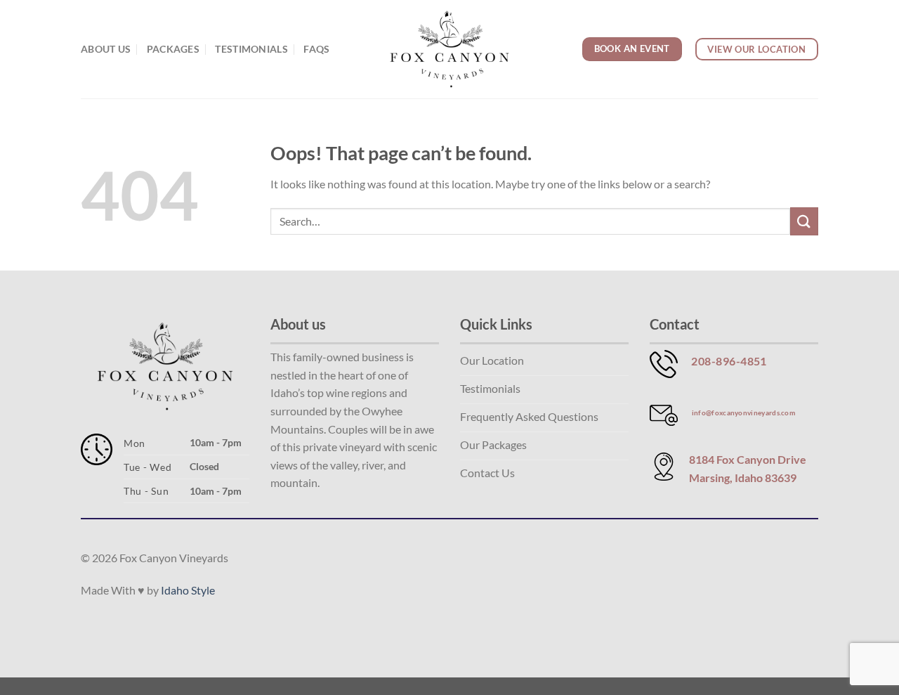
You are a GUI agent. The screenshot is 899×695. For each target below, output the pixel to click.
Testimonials (251, 49)
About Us (106, 49)
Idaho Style (188, 590)
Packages (173, 49)
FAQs (316, 49)
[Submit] (804, 221)
